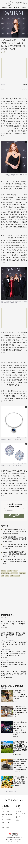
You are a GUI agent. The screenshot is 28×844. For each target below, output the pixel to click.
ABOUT (18, 808)
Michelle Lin (18, 754)
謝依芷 (3, 52)
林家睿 (5, 637)
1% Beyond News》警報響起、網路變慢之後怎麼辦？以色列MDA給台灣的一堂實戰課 (13, 674)
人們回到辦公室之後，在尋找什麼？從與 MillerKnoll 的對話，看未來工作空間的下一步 (20, 710)
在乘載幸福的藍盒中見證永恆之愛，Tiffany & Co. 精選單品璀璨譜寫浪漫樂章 (15, 562)
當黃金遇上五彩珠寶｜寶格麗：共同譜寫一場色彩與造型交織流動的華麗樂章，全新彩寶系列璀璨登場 (13, 653)
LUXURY (3, 570)
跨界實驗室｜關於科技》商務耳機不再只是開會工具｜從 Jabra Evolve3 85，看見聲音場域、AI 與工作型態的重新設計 (20, 764)
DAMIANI (10, 570)
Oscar (15, 570)
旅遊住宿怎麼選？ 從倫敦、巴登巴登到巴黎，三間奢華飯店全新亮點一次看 (14, 643)
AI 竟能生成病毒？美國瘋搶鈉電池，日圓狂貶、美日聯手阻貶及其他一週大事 (13, 664)
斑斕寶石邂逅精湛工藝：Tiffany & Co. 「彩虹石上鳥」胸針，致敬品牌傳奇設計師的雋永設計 (14, 532)
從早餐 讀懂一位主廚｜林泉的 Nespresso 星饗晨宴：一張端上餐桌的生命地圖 (20, 695)
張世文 (5, 628)
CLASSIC (25, 84)
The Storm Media (7, 677)
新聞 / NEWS (5, 827)
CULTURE (8, 631)
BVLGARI (8, 649)
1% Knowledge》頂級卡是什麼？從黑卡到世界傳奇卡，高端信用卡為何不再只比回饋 (15, 547)
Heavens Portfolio (10, 640)
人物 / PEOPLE (6, 811)
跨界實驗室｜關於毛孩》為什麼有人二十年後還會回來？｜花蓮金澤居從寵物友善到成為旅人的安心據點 (20, 747)
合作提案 (18, 820)
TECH (2, 660)
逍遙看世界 (17, 771)
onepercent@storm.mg (16, 839)
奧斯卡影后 (22, 573)
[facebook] (26, 3)
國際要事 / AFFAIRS (7, 814)
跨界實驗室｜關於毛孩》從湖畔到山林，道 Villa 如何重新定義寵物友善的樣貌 (20, 780)
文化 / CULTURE (6, 819)
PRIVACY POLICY (20, 813)
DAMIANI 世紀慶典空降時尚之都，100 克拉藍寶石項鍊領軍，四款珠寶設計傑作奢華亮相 (14, 554)
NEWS (25, 87)
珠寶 (12, 576)
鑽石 (7, 576)
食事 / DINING (6, 825)
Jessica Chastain (5, 573)
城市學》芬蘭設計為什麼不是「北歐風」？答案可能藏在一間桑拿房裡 (13, 634)
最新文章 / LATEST (7, 809)
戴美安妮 (18, 576)
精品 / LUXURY (6, 817)
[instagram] (23, 3)
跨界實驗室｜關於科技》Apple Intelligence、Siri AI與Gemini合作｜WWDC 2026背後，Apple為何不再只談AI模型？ (20, 728)
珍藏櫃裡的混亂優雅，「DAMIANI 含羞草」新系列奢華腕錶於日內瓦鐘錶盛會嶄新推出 (15, 539)
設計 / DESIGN (6, 822)
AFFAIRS (7, 660)
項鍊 (3, 576)
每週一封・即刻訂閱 (14, 515)
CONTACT (18, 811)
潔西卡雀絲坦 (15, 573)
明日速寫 (5, 666)
